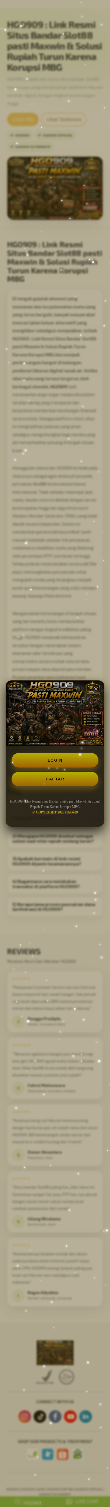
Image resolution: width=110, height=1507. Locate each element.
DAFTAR (55, 779)
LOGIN (55, 760)
